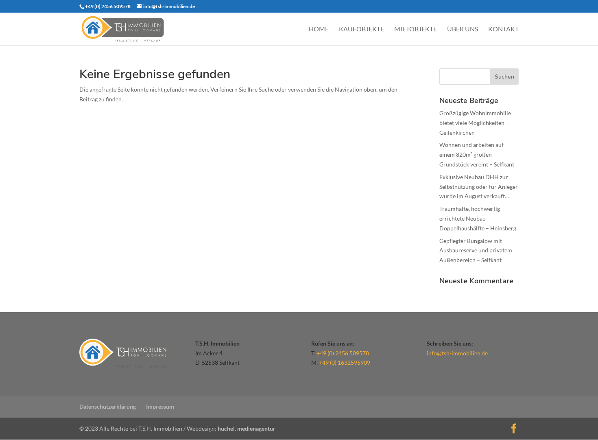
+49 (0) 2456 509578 (342, 353)
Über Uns (462, 29)
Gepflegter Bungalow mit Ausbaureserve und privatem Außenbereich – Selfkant (475, 250)
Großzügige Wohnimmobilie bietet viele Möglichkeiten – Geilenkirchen (475, 122)
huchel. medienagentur (246, 428)
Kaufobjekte (361, 29)
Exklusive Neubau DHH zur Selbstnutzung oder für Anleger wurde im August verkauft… (478, 186)
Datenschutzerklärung (107, 406)
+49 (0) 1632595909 (344, 362)
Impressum (160, 406)
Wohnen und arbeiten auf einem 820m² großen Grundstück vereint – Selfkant (476, 154)
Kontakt (503, 29)
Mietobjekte (415, 29)
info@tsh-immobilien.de (457, 353)
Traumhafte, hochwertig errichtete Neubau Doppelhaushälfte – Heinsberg (477, 218)
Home (319, 29)
